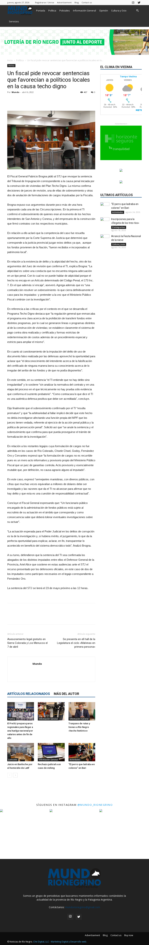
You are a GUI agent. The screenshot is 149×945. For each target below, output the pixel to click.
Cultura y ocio (118, 244)
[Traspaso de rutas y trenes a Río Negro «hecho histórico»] (82, 711)
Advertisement (64, 2)
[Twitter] (139, 2)
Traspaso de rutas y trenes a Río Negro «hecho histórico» (79, 727)
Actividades (75, 759)
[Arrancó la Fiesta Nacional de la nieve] (104, 238)
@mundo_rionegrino (95, 804)
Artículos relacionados (28, 694)
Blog (76, 2)
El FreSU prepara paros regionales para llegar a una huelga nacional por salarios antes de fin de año (20, 730)
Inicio (10, 60)
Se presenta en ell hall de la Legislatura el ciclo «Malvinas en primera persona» (76, 643)
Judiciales (12, 759)
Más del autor (66, 694)
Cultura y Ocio (118, 10)
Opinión (103, 10)
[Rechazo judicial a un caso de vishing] (51, 752)
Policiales (64, 10)
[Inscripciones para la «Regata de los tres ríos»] (104, 221)
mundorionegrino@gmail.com (82, 907)
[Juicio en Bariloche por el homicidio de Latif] (20, 752)
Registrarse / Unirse (44, 2)
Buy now (128, 935)
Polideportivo (118, 227)
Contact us (87, 2)
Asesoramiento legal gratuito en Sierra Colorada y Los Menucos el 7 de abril (27, 643)
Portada (40, 10)
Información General (84, 10)
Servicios (14, 21)
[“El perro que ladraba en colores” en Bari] (82, 752)
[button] (137, 10)
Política (52, 10)
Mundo (15, 92)
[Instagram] (133, 2)
